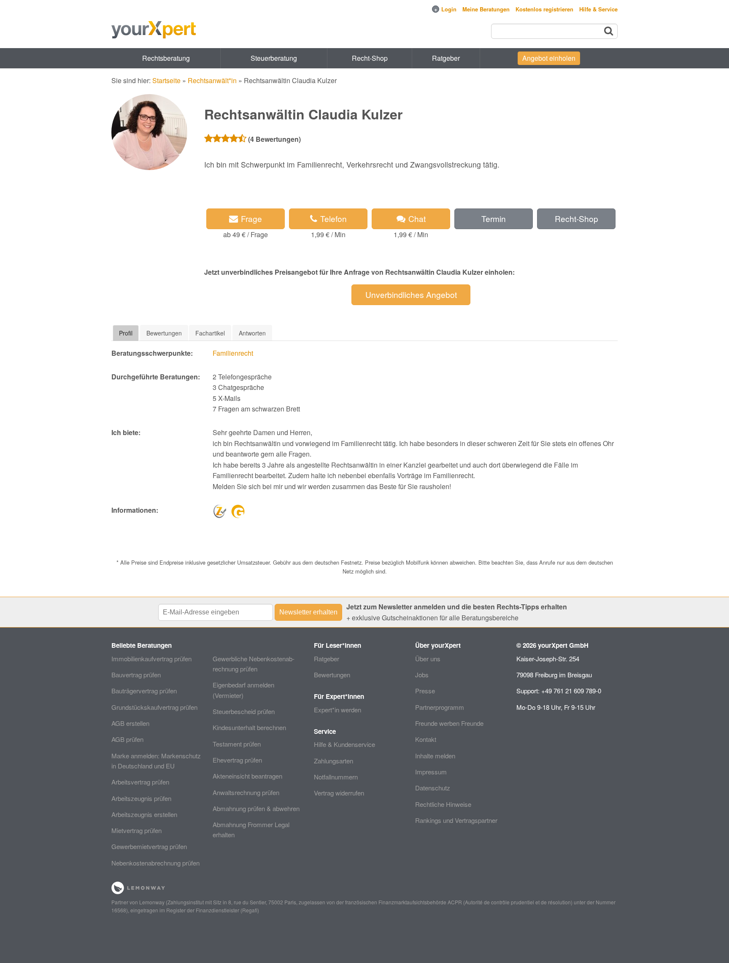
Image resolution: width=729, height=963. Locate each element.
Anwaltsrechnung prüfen (246, 792)
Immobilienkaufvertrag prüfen (151, 658)
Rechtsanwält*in (212, 80)
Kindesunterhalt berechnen (249, 727)
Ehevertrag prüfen (237, 759)
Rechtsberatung (166, 58)
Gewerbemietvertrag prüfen (149, 846)
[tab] (126, 333)
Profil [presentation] (125, 333)
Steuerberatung (274, 58)
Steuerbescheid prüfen (244, 711)
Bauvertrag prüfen (136, 674)
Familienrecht (233, 353)
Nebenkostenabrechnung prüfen (155, 862)
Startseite (166, 80)
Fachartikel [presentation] (210, 333)
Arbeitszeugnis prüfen (141, 798)
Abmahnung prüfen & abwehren (256, 808)
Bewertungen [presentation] (164, 333)
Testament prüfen (237, 743)
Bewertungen (332, 674)
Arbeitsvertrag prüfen (140, 781)
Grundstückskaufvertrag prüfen (154, 707)
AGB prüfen (127, 739)
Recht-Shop (370, 58)
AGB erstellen (130, 723)
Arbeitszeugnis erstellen (144, 814)
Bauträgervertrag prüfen (144, 690)
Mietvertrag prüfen (136, 830)
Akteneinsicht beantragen (247, 775)
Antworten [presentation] (252, 333)
